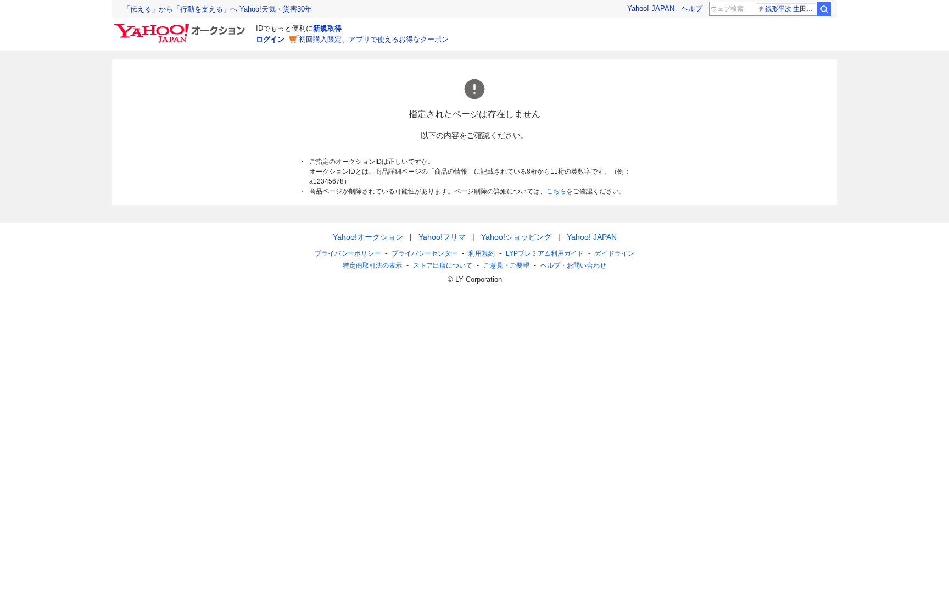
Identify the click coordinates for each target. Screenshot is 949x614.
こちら (556, 191)
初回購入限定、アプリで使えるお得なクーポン (374, 39)
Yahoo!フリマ (442, 237)
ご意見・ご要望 (506, 265)
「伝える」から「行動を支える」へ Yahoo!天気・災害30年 (217, 9)
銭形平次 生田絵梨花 (790, 9)
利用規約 (481, 253)
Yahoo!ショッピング (516, 237)
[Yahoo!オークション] (181, 27)
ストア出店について (442, 265)
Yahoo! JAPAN (650, 8)
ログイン (270, 39)
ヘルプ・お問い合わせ (573, 265)
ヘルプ (691, 8)
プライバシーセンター (424, 253)
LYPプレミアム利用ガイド (545, 253)
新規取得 (327, 28)
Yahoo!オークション (368, 237)
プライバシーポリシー (348, 253)
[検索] (824, 9)
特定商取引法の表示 (372, 265)
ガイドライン (614, 253)
